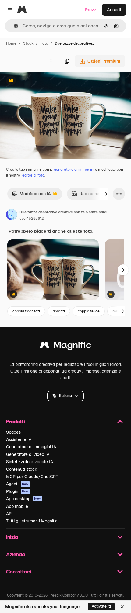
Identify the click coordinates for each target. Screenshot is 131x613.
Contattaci (18, 571)
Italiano (65, 395)
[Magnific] (65, 346)
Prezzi (91, 9)
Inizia (12, 537)
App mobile (17, 506)
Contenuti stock (21, 469)
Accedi (114, 9)
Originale (40, 81)
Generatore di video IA (27, 454)
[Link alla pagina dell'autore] (11, 215)
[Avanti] (106, 194)
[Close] (122, 606)
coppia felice (89, 311)
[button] (65, 396)
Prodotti (15, 421)
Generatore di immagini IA (31, 446)
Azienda (15, 554)
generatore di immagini (74, 169)
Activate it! (101, 606)
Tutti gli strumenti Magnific (32, 521)
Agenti (17, 484)
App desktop (23, 498)
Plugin (17, 491)
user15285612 (31, 218)
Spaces (13, 432)
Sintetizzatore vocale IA (29, 461)
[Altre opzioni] (51, 61)
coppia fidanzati (26, 311)
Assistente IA (18, 439)
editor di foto (33, 175)
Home (11, 43)
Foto (44, 43)
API (9, 513)
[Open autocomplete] (13, 26)
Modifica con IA (31, 195)
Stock (28, 43)
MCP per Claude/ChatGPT (32, 476)
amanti (59, 311)
